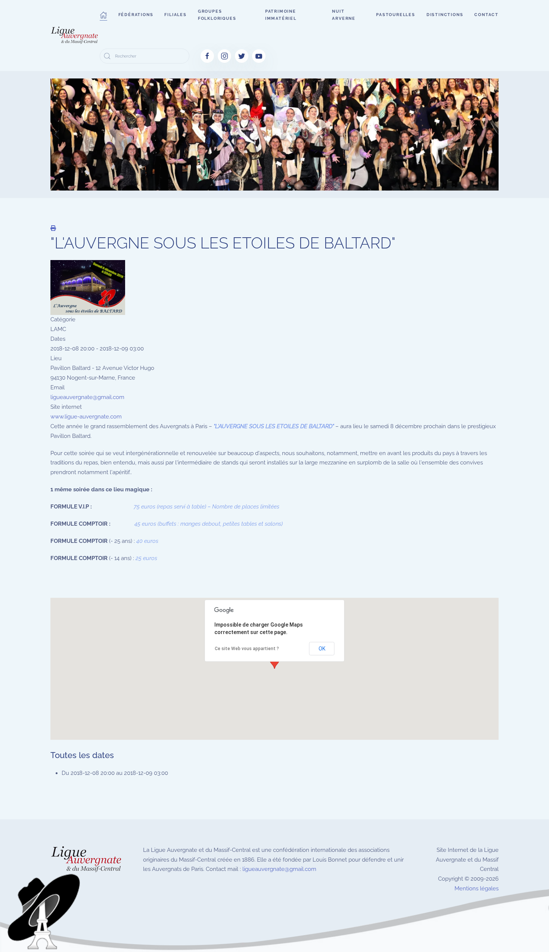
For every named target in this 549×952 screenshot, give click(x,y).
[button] (103, 15)
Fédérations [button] (135, 14)
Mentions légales (477, 888)
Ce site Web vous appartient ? (247, 648)
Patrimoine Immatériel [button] (281, 15)
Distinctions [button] (445, 14)
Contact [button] (486, 14)
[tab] (219, 181)
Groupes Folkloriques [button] (217, 15)
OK (322, 649)
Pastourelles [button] (395, 14)
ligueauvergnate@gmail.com (87, 397)
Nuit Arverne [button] (344, 15)
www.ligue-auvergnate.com (86, 416)
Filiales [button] (175, 14)
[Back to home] (75, 35)
